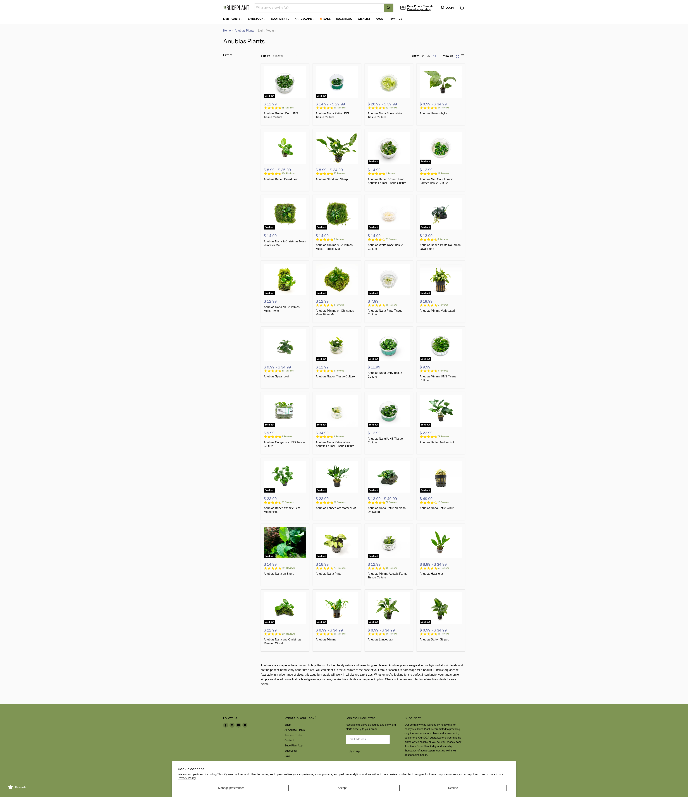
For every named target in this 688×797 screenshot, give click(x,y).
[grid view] (457, 55)
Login (450, 7)
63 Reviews (288, 502)
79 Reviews (444, 436)
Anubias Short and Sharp (332, 179)
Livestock (256, 18)
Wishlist (364, 18)
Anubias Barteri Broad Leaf (281, 179)
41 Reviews (340, 107)
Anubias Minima (326, 639)
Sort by (265, 55)
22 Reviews (444, 173)
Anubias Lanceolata (380, 639)
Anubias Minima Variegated (437, 310)
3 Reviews (339, 239)
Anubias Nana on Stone (279, 573)
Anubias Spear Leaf (276, 376)
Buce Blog (344, 18)
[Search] (388, 8)
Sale (287, 755)
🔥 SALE (325, 18)
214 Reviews (288, 568)
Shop (288, 724)
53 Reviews (340, 173)
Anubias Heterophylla (433, 113)
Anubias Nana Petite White (437, 508)
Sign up (354, 751)
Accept (342, 787)
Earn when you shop (419, 9)
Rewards (395, 18)
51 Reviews (340, 502)
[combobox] (319, 8)
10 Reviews (444, 502)
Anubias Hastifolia (431, 573)
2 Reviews (287, 436)
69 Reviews (392, 107)
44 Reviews (444, 633)
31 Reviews (288, 370)
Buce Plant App (293, 745)
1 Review (390, 173)
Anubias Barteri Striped (434, 639)
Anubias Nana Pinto (328, 573)
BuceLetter (291, 750)
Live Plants (232, 18)
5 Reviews (339, 370)
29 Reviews (392, 239)
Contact (289, 740)
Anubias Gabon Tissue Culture (335, 376)
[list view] (462, 55)
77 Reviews (392, 502)
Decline (453, 787)
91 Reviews (392, 568)
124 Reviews (288, 173)
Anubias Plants (244, 30)
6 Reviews (443, 239)
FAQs (379, 18)
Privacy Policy (187, 778)
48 (434, 55)
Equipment (279, 18)
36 (428, 55)
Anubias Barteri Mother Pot (437, 442)
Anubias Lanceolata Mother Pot (336, 508)
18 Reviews (288, 107)
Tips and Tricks (293, 735)
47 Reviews (444, 107)
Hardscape (303, 18)
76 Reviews (340, 568)
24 (423, 55)
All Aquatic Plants (295, 729)
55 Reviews (444, 568)
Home (227, 30)
